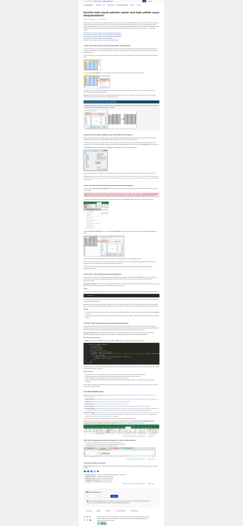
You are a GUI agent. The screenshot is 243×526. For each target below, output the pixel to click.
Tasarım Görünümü (108, 408)
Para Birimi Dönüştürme (141, 414)
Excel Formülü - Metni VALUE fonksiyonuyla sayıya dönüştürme (98, 38)
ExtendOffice (89, 5)
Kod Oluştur (119, 395)
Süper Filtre (127, 410)
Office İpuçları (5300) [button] (122, 5)
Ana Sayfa (88, 511)
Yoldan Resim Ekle (110, 414)
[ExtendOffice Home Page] (144, 1)
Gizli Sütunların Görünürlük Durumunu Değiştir (123, 406)
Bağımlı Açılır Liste (112, 404)
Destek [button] (132, 5)
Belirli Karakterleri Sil (113, 412)
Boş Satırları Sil (116, 399)
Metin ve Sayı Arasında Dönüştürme (102, 105)
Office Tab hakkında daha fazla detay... (136, 459)
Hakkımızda (135, 511)
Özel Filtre (133, 410)
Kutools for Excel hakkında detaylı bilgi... (137, 195)
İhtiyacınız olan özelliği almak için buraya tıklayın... (132, 423)
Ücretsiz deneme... (152, 195)
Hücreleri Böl (107, 416)
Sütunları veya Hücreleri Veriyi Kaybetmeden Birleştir (133, 399)
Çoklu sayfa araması (117, 401)
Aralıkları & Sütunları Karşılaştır (142, 406)
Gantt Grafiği (131, 412)
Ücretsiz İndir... (151, 436)
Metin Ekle (105, 412)
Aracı (101, 412)
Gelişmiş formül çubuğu (119, 408)
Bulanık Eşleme (125, 401)
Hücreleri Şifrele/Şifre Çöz (104, 410)
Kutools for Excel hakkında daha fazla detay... (134, 436)
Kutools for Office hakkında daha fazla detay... (134, 483)
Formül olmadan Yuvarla (152, 399)
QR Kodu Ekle (103, 414)
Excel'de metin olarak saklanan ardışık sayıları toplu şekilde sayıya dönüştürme (102, 33)
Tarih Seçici (88, 410)
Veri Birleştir (94, 410)
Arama (139, 5)
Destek (108, 511)
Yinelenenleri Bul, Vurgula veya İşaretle (103, 399)
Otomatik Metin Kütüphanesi (152, 408)
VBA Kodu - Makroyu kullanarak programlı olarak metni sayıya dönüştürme (101, 40)
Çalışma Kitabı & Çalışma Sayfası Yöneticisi (135, 408)
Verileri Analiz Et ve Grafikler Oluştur (143, 395)
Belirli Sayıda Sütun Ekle (99, 406)
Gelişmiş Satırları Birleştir (98, 416)
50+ (121, 412)
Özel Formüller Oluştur (128, 395)
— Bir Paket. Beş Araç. (98, 1)
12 (96, 412)
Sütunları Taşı (108, 406)
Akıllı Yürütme (112, 395)
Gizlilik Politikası (121, 511)
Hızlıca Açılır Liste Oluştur (101, 404)
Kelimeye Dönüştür (130, 414)
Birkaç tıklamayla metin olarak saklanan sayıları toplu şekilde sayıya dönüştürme (102, 36)
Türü (126, 412)
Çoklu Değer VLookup (107, 401)
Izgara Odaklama (99, 408)
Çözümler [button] (98, 5)
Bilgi (99, 511)
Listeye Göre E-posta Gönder (117, 410)
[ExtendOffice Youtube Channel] (90, 520)
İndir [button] (104, 5)
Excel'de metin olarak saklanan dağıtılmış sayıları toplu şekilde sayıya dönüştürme (103, 34)
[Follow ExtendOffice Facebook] (85, 520)
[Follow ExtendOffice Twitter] (87, 520)
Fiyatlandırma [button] (111, 5)
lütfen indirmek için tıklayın (128, 266)
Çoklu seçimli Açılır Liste (123, 404)
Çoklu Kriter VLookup (96, 401)
